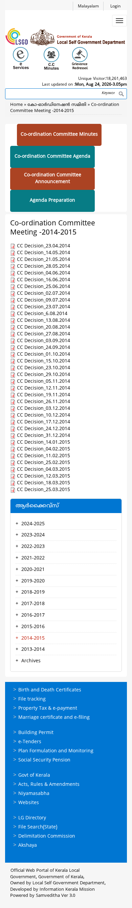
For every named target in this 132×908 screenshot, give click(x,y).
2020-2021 (33, 570)
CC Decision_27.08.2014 (43, 334)
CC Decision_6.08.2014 (42, 314)
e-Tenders (29, 742)
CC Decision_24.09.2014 (43, 348)
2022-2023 (33, 547)
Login (115, 6)
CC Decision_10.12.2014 (43, 415)
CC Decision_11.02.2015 (43, 456)
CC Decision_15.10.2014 (43, 361)
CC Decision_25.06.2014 (43, 287)
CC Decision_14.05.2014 (43, 253)
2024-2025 (33, 524)
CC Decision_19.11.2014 (43, 395)
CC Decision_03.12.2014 (43, 409)
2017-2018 (33, 604)
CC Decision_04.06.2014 (43, 273)
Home (16, 105)
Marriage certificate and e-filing (54, 718)
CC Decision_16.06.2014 (43, 280)
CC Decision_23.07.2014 (43, 307)
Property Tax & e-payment (47, 708)
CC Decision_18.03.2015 (43, 483)
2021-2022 (33, 558)
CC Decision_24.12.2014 (43, 429)
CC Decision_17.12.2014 (43, 422)
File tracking (32, 699)
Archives (31, 661)
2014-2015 (33, 638)
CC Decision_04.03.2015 (43, 469)
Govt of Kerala (34, 775)
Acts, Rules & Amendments (49, 785)
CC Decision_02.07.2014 (43, 293)
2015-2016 (33, 627)
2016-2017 (33, 615)
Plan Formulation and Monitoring (55, 751)
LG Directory (32, 818)
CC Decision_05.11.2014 (43, 381)
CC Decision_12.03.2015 (43, 476)
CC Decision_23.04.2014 (43, 246)
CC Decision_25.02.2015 (43, 463)
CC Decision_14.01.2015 (43, 442)
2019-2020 (33, 581)
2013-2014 (33, 649)
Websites (28, 803)
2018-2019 (33, 592)
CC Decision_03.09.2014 (43, 341)
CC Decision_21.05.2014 (43, 260)
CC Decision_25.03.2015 (43, 490)
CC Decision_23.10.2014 (43, 368)
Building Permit (35, 733)
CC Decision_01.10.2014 (43, 354)
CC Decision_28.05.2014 (43, 266)
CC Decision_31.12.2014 (43, 436)
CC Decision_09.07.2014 (43, 300)
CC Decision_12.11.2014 (43, 388)
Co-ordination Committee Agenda (52, 156)
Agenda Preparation (52, 200)
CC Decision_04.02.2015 (43, 449)
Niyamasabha (33, 794)
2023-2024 (33, 535)
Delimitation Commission (46, 836)
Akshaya (27, 845)
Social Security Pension (44, 760)
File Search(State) (37, 827)
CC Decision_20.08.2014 (43, 327)
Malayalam (88, 6)
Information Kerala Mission (67, 889)
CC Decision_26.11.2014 (43, 402)
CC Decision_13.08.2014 (43, 321)
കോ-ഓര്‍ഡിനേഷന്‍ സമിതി (57, 105)
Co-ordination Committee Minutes (59, 134)
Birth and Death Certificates (49, 690)
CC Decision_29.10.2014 (43, 375)
